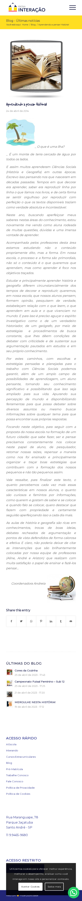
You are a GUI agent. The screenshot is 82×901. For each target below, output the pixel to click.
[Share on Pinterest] (41, 621)
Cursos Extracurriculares (21, 756)
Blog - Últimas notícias (23, 21)
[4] (36, 69)
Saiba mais (54, 886)
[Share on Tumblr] (61, 621)
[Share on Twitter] (21, 621)
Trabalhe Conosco (17, 775)
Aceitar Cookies (30, 886)
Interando (12, 750)
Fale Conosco (14, 781)
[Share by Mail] (71, 621)
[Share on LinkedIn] (51, 621)
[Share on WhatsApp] (31, 621)
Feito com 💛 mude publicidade (22, 895)
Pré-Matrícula (14, 769)
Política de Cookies (18, 793)
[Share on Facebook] (11, 621)
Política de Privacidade (20, 787)
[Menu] (70, 7)
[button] (73, 892)
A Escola (11, 744)
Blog (9, 762)
